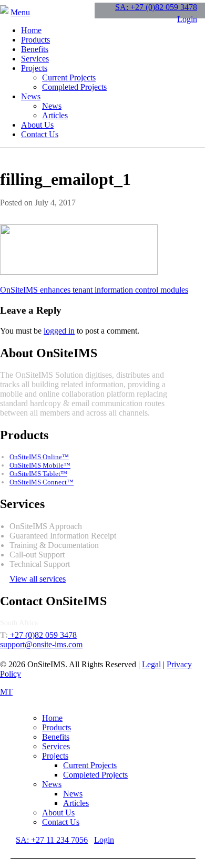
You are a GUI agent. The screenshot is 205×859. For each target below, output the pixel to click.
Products (35, 39)
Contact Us (39, 134)
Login (187, 19)
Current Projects (69, 77)
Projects (34, 68)
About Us (37, 124)
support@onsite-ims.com (41, 644)
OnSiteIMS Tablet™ (38, 474)
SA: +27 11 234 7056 (52, 839)
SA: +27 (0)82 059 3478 (156, 7)
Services (35, 58)
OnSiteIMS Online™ (39, 457)
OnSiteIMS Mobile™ (39, 465)
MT (6, 691)
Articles (55, 115)
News (30, 96)
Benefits (34, 49)
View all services (37, 578)
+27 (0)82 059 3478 (42, 634)
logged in (59, 330)
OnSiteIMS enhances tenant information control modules (94, 289)
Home (31, 30)
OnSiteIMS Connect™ (41, 482)
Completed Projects (74, 86)
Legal (151, 664)
